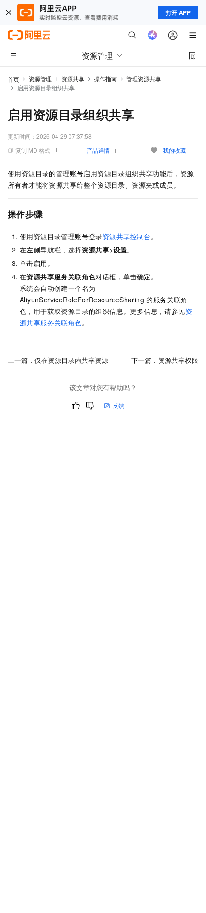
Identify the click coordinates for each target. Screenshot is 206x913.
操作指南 (105, 78)
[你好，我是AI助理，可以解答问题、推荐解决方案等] (152, 35)
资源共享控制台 (127, 236)
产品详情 (98, 150)
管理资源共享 (143, 78)
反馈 (118, 405)
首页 (13, 79)
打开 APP (178, 12)
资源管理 (40, 78)
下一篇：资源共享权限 (164, 360)
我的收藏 (174, 150)
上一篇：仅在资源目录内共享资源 (58, 360)
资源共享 (72, 78)
